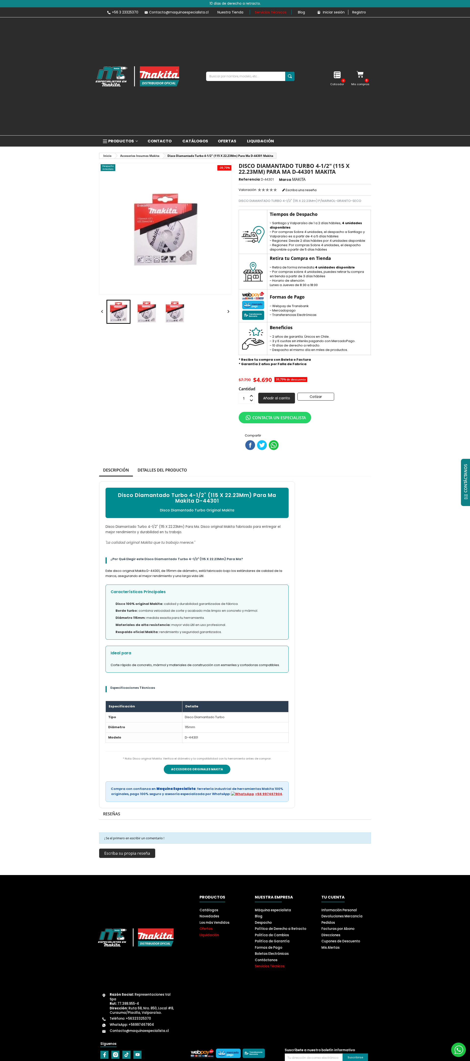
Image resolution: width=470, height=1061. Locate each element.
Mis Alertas (330, 947)
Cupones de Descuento (340, 941)
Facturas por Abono (337, 928)
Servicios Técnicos (270, 12)
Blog (301, 12)
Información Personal (339, 910)
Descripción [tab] (116, 470)
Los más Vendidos (214, 922)
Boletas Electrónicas (272, 953)
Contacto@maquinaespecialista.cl (139, 1030)
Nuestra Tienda (230, 12)
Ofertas (206, 928)
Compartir (250, 445)
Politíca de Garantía (272, 941)
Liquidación (209, 935)
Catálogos (209, 910)
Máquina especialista (273, 910)
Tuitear (262, 445)
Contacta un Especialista (279, 417)
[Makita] (137, 76)
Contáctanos (266, 960)
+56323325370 (138, 1018)
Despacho (263, 922)
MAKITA (299, 179)
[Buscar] (289, 76)
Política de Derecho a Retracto (280, 928)
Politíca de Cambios (272, 935)
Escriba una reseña (301, 190)
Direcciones (330, 935)
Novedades (209, 916)
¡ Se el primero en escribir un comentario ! (134, 838)
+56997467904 (141, 1024)
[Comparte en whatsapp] (274, 445)
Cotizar (316, 396)
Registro (359, 12)
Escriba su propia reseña (127, 853)
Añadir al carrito (276, 398)
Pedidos (328, 922)
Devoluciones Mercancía (342, 916)
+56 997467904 (268, 794)
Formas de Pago (268, 947)
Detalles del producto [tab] (162, 470)
